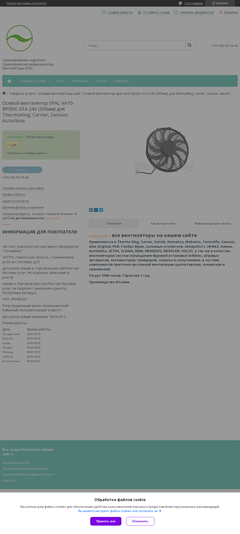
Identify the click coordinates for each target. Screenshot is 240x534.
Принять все (105, 521)
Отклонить (140, 521)
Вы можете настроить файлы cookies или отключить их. (118, 511)
